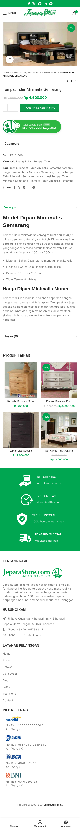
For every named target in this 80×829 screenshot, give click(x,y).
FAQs (6, 687)
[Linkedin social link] (45, 4)
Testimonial (10, 693)
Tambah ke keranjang (39, 107)
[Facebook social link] (29, 4)
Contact (8, 700)
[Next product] (75, 81)
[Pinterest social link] (40, 4)
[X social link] (34, 4)
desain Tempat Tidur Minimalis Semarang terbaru (40, 167)
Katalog (17, 72)
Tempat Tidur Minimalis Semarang (52, 180)
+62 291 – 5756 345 (30, 629)
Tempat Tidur (49, 72)
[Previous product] (67, 81)
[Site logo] (40, 13)
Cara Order (10, 673)
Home (6, 72)
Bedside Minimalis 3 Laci (21, 401)
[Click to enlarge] (10, 59)
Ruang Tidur (31, 72)
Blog (6, 680)
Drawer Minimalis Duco (59, 401)
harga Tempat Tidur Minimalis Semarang (28, 172)
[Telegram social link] (51, 4)
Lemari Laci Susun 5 (21, 450)
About (6, 660)
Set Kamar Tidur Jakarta (59, 450)
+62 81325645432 (29, 634)
